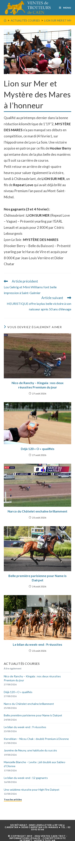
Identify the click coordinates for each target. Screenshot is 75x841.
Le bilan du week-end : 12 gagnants (26, 777)
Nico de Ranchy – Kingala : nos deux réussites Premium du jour (38, 385)
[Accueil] (5, 20)
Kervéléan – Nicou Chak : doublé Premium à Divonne (36, 738)
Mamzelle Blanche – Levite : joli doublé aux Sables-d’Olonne (35, 764)
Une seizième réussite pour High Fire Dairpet (31, 789)
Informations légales (24, 838)
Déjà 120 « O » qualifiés (37, 449)
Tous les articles (13, 799)
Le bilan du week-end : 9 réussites (37, 644)
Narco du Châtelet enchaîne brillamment (37, 511)
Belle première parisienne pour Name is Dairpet (37, 578)
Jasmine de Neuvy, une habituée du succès (30, 750)
